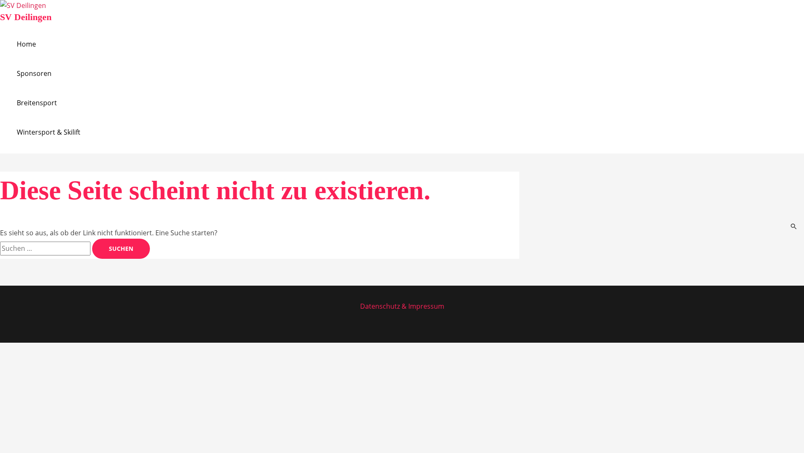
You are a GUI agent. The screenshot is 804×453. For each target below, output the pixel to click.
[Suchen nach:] (46, 248)
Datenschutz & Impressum (402, 306)
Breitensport (37, 102)
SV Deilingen (26, 17)
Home (26, 44)
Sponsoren (34, 73)
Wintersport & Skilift (48, 132)
